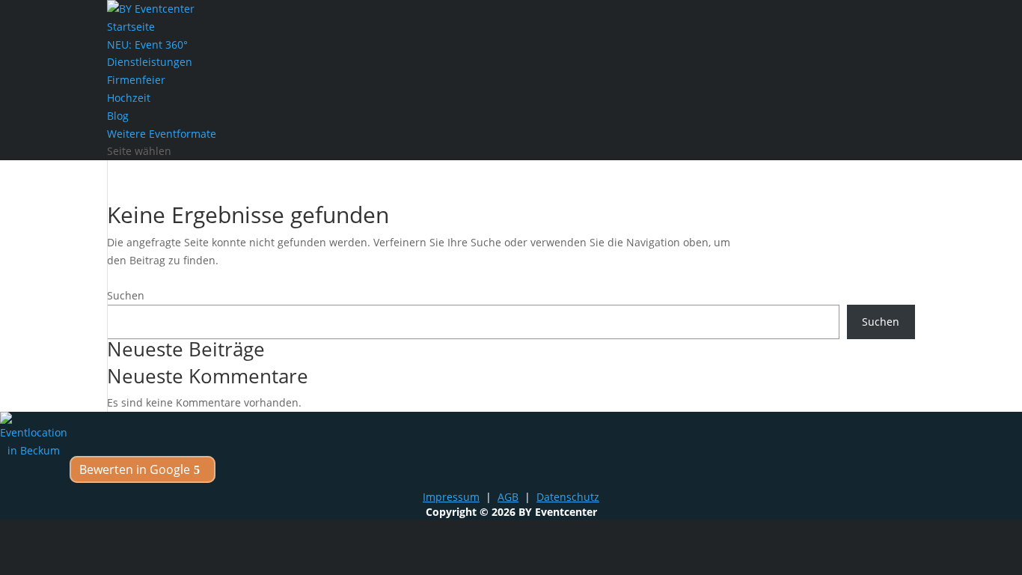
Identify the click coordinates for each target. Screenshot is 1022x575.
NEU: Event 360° (147, 44)
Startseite (131, 26)
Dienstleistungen (149, 62)
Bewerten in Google (134, 469)
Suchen (125, 295)
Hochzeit (128, 98)
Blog (118, 116)
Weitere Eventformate (161, 134)
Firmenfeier (136, 80)
